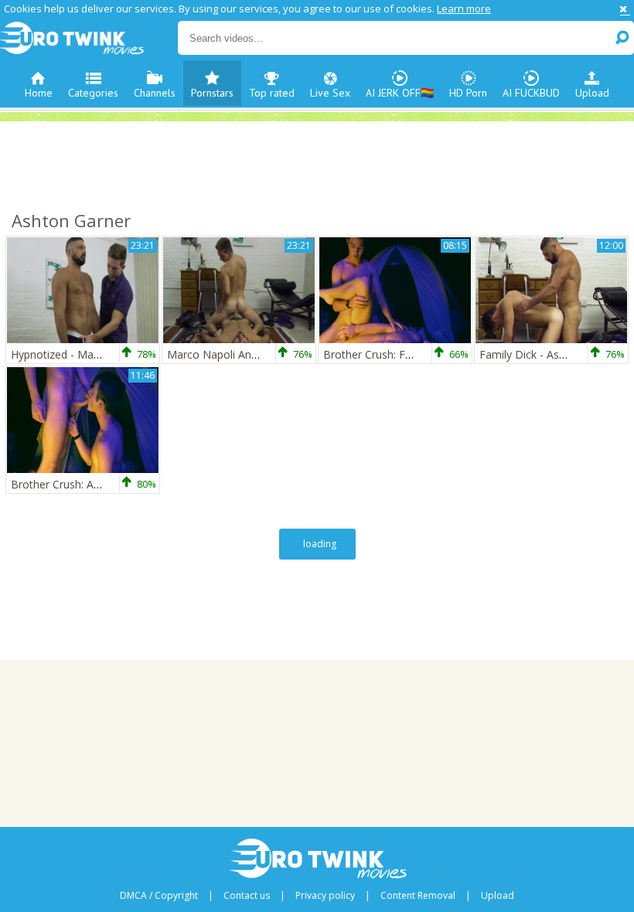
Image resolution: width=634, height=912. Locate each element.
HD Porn (468, 93)
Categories (93, 93)
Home (39, 93)
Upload (592, 93)
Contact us (246, 895)
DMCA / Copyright (159, 895)
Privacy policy (325, 895)
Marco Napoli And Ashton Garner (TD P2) (271, 354)
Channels (155, 93)
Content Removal (417, 895)
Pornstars (212, 93)
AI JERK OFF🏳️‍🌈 (400, 93)
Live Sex (330, 93)
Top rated (272, 93)
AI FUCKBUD (531, 93)
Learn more (464, 8)
